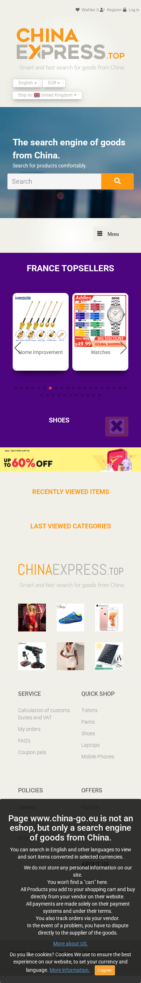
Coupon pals (32, 752)
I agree (104, 970)
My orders (29, 729)
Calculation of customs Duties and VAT (44, 713)
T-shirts (89, 710)
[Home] (70, 43)
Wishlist (90, 10)
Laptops (90, 745)
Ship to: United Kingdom (46, 95)
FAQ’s (24, 741)
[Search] (117, 181)
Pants (88, 722)
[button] (17, 348)
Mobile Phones (97, 756)
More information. (70, 970)
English (26, 82)
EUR (52, 82)
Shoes (88, 733)
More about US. (70, 943)
